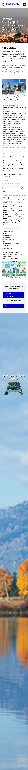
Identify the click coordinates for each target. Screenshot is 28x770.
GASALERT (8, 293)
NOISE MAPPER (9, 296)
